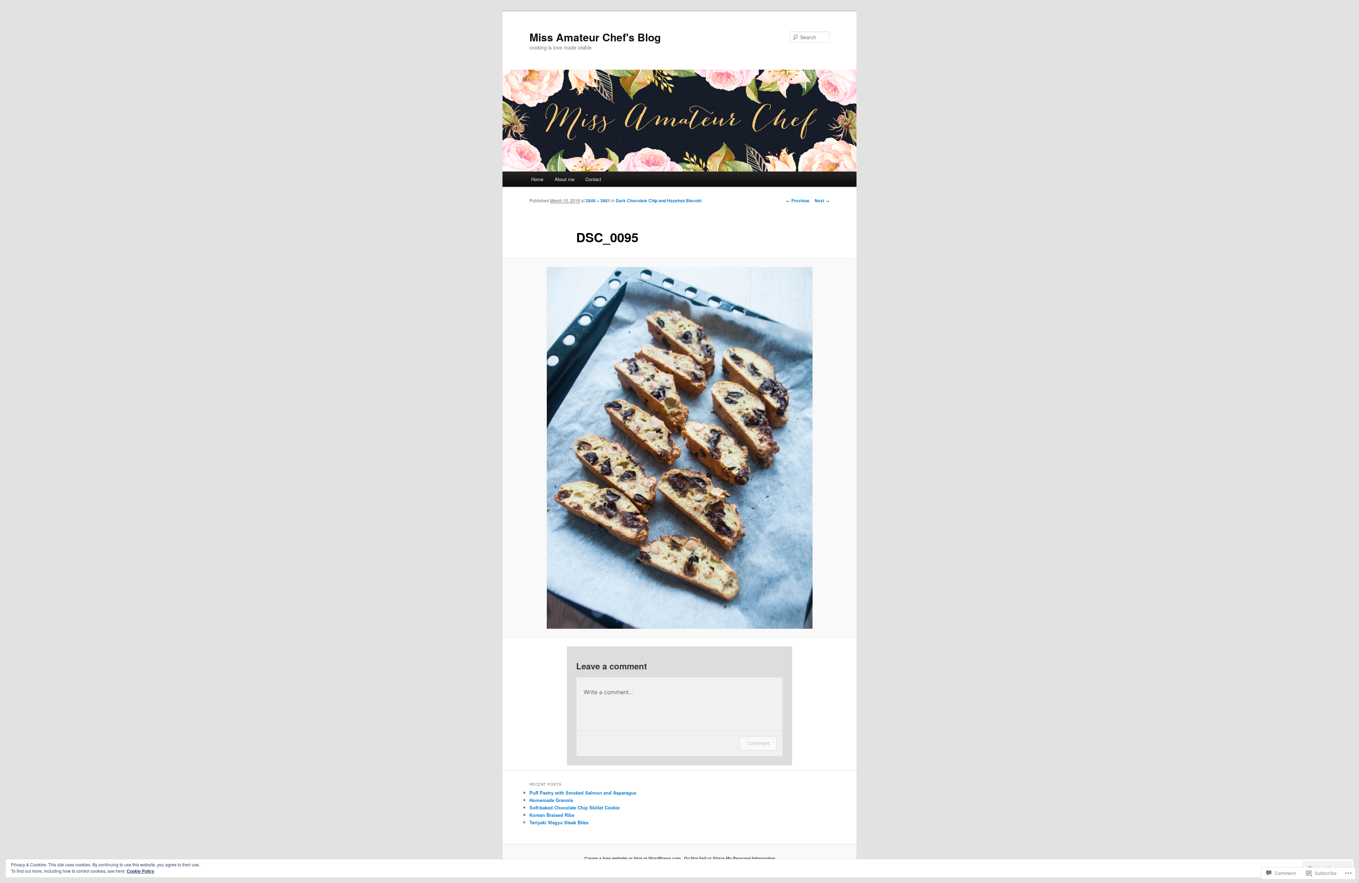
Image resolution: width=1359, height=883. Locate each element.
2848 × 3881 (598, 200)
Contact (593, 179)
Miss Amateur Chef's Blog (595, 37)
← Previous (797, 200)
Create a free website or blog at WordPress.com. (633, 858)
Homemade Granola (551, 800)
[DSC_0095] (679, 448)
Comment (758, 743)
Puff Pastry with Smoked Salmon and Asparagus (582, 792)
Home (537, 179)
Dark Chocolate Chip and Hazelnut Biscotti (658, 200)
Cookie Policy (140, 871)
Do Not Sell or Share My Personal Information (729, 858)
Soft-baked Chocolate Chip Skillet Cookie (574, 807)
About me (564, 179)
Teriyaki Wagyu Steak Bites (559, 822)
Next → (822, 200)
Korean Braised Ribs (551, 815)
